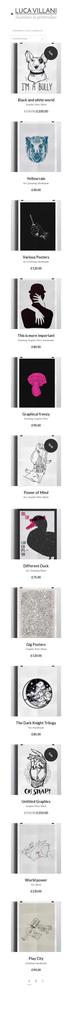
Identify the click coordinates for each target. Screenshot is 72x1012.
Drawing (32, 183)
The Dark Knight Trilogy (36, 723)
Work (43, 104)
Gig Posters (36, 644)
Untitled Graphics (36, 801)
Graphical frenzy (36, 414)
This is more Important (36, 335)
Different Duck (36, 566)
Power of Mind (36, 492)
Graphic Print (33, 104)
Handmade (43, 183)
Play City (36, 958)
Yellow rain (36, 178)
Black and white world (36, 100)
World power (36, 880)
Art (25, 183)
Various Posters (36, 257)
